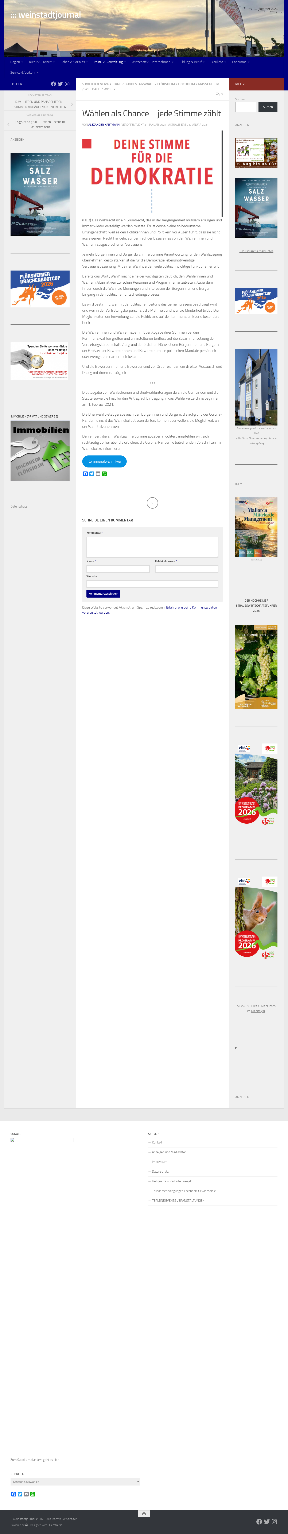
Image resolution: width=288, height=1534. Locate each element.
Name (91, 561)
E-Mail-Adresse (166, 561)
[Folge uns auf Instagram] (67, 83)
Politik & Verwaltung (108, 62)
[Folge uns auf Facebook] (53, 83)
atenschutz (20, 506)
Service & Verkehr (22, 72)
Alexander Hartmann (104, 125)
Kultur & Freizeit (40, 62)
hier (56, 1460)
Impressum (159, 1162)
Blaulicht (217, 62)
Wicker (110, 89)
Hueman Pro (55, 1525)
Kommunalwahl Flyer (104, 461)
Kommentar (94, 533)
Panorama (239, 62)
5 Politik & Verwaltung (101, 84)
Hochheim (186, 84)
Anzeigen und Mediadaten (169, 1152)
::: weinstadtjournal (46, 14)
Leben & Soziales (73, 62)
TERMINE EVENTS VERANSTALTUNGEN (178, 1201)
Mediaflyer (258, 1011)
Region (15, 62)
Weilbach (93, 89)
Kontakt (157, 1142)
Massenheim (208, 84)
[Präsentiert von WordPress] (26, 1525)
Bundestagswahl (139, 84)
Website (91, 576)
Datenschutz (160, 1171)
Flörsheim (166, 84)
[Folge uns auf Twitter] (60, 83)
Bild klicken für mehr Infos (256, 251)
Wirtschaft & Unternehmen (151, 62)
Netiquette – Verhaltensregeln (172, 1181)
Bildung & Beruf (190, 62)
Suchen (240, 99)
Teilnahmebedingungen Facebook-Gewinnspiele (184, 1191)
